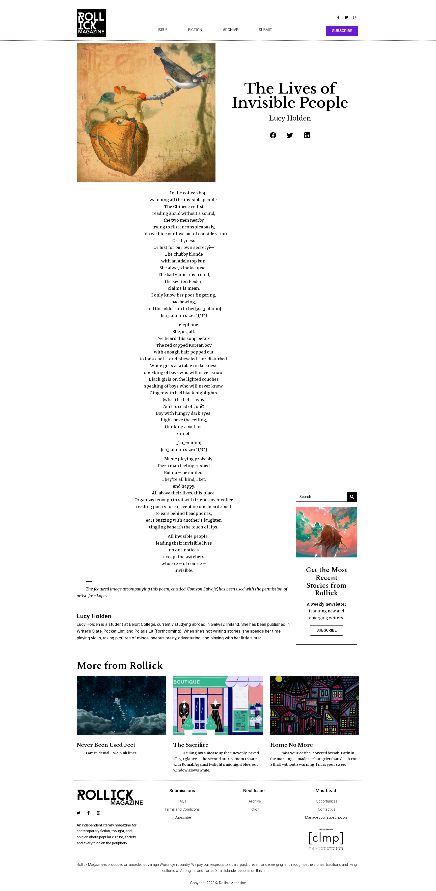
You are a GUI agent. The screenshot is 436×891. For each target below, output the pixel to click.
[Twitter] (346, 17)
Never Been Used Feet (106, 745)
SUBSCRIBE (326, 630)
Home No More (291, 745)
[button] (273, 135)
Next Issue (254, 790)
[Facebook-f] (338, 17)
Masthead (326, 790)
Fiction (195, 29)
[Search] (352, 496)
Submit (265, 29)
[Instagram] (354, 17)
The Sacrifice (190, 745)
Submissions (182, 790)
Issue (163, 29)
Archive (230, 29)
